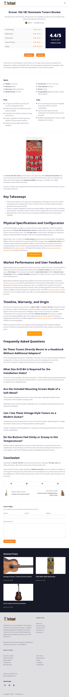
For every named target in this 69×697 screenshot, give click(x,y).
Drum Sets (39, 656)
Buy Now (40, 55)
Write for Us (40, 630)
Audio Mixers (7, 660)
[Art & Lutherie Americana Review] (18, 592)
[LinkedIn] (58, 484)
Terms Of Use (40, 628)
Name (5, 513)
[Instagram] (13, 685)
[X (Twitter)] (26, 484)
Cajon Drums (40, 658)
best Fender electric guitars (44, 318)
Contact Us (39, 632)
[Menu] (65, 3)
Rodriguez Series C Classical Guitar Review (17, 577)
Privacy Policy (40, 626)
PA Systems (7, 662)
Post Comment (9, 541)
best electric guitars (19, 248)
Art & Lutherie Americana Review (14, 603)
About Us (39, 623)
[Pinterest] (42, 484)
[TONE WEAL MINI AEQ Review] (51, 565)
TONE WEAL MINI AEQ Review (45, 577)
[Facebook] (11, 484)
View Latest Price (34, 255)
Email (27, 513)
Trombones (40, 665)
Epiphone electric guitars (11, 283)
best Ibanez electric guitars (56, 290)
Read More (29, 55)
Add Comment (8, 521)
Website (48, 513)
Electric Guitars (8, 658)
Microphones (7, 665)
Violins (38, 660)
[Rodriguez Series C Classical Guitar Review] (18, 565)
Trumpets (39, 662)
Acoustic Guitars (8, 656)
